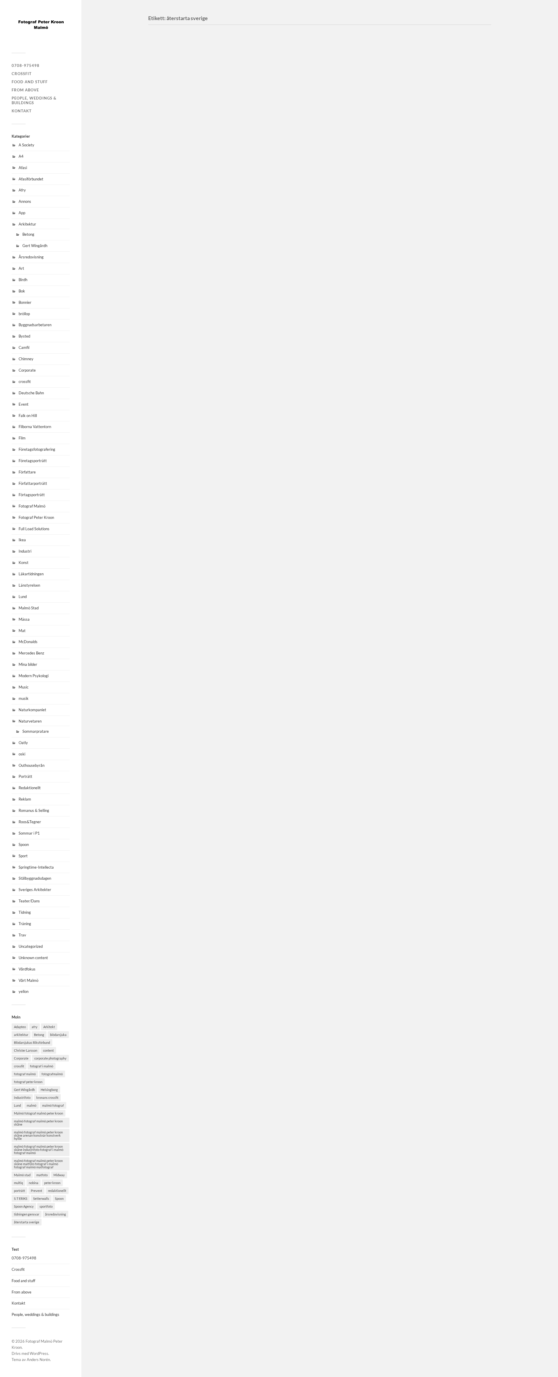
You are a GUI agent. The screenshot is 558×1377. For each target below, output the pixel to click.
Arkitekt (49, 1027)
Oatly (23, 742)
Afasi (23, 167)
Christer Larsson (25, 1050)
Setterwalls (41, 1198)
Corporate (27, 370)
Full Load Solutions (34, 528)
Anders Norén (38, 1359)
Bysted (24, 336)
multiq (18, 1183)
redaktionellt (57, 1191)
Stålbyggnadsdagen (35, 878)
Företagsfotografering (37, 449)
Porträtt (25, 776)
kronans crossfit (47, 1097)
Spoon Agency (24, 1206)
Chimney (26, 358)
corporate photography (50, 1058)
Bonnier (25, 302)
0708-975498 (26, 65)
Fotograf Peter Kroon (36, 517)
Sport (23, 855)
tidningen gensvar (26, 1214)
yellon (23, 991)
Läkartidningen (31, 574)
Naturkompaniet (32, 709)
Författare (27, 472)
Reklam (25, 799)
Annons (25, 201)
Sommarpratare (35, 731)
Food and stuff (30, 81)
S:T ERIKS (20, 1198)
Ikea (22, 539)
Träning (25, 923)
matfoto (42, 1175)
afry (34, 1027)
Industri (25, 551)
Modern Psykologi (34, 675)
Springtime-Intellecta (36, 867)
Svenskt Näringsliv (180, 229)
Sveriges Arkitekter (35, 889)
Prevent (36, 1191)
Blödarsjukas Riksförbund (32, 1042)
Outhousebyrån (31, 765)
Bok (22, 291)
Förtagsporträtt (32, 494)
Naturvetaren (30, 721)
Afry (22, 190)
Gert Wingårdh (34, 245)
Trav (22, 935)
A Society (26, 145)
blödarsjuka (58, 1035)
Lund (23, 596)
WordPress (39, 1353)
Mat (22, 630)
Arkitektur (27, 224)
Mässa (24, 619)
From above (25, 90)
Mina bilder (28, 664)
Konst (23, 562)
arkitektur (21, 1035)
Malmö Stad (29, 608)
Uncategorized (31, 946)
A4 (21, 156)
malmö (31, 1105)
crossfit (25, 381)
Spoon (24, 844)
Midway (59, 1175)
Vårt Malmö (28, 980)
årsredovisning (55, 1214)
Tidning (25, 912)
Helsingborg (49, 1090)
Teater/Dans (29, 901)
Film (22, 438)
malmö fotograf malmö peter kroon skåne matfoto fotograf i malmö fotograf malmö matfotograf (38, 1164)
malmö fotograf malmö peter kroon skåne (38, 1122)
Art (21, 268)
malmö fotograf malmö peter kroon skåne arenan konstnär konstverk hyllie (38, 1135)
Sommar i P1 (29, 833)
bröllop (24, 313)
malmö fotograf (53, 1105)
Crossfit (22, 73)
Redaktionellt (30, 787)
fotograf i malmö (41, 1066)
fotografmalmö (52, 1074)
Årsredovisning (31, 257)
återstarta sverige (26, 1222)
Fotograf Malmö (32, 506)
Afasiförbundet (31, 179)
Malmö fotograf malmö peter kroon (38, 1113)
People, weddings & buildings (34, 100)
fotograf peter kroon (28, 1082)
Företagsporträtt (33, 460)
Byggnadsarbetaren (35, 324)
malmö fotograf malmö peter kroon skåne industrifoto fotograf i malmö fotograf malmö (38, 1149)
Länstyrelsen (29, 585)
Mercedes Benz (31, 653)
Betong (28, 234)
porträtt (19, 1191)
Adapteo (20, 1027)
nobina (33, 1183)
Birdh (23, 279)
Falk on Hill (28, 415)
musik (23, 698)
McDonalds (28, 641)
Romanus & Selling (34, 810)
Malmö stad (22, 1175)
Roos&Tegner (30, 821)
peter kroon (52, 1183)
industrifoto (22, 1097)
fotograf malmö (25, 1074)
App (22, 212)
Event (23, 404)
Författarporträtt (33, 483)
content (48, 1050)
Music (23, 687)
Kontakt (22, 111)
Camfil (24, 347)
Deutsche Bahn (31, 393)
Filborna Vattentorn (35, 426)
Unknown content (33, 957)
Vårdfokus (27, 969)
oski (22, 754)
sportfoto (46, 1206)
